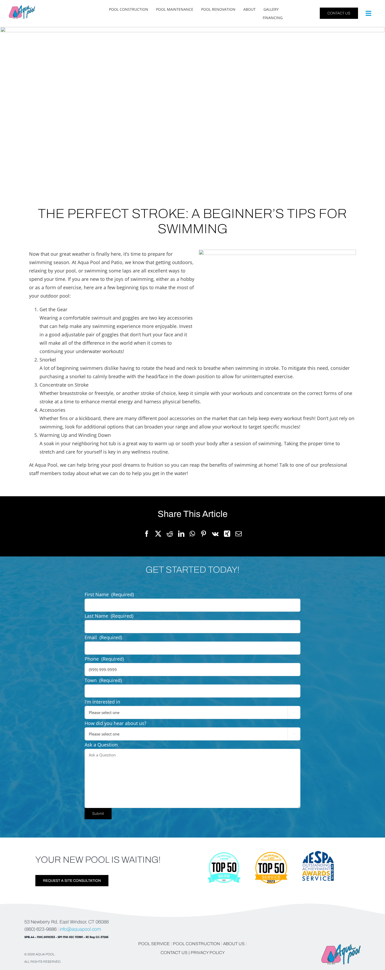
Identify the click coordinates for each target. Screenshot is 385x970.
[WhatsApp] (192, 534)
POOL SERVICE (154, 943)
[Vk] (215, 534)
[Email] (238, 534)
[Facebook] (146, 534)
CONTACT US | (175, 952)
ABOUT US (234, 943)
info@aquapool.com (80, 929)
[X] (158, 534)
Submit (98, 814)
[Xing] (227, 534)
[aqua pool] (22, 7)
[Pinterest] (203, 534)
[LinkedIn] (181, 534)
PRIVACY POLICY (208, 952)
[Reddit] (169, 534)
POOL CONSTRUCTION (196, 943)
